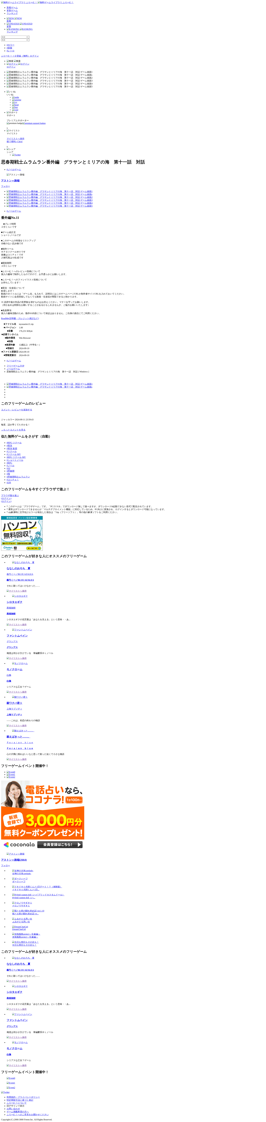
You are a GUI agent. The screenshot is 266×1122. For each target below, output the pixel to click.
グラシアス (12, 641)
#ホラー (10, 45)
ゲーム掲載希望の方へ (18, 1112)
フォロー (5, 186)
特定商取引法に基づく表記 (20, 1100)
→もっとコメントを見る (13, 430)
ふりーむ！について (17, 1103)
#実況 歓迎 (12, 448)
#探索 (9, 48)
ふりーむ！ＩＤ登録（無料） (15, 56)
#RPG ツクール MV (16, 457)
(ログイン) (6, 498)
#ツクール (12, 451)
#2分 (9, 482)
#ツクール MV (14, 454)
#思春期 (10, 471)
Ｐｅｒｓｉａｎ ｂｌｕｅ (20, 742)
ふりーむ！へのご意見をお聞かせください (28, 1114)
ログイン (34, 56)
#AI (8, 468)
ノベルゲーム (13, 369)
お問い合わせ (13, 1109)
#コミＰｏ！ (13, 480)
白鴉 (9, 675)
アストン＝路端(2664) (14, 859)
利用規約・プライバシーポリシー (23, 1097)
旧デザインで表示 (15, 1106)
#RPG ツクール (14, 443)
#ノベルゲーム (14, 169)
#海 (8, 474)
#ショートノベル (15, 460)
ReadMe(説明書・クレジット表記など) (20, 318)
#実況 (9, 445)
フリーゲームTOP (15, 366)
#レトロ (10, 51)
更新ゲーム (12, 10)
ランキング (12, 13)
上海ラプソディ (14, 709)
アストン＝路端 (10, 180)
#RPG (9, 463)
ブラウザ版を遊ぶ (10, 495)
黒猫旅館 (11, 608)
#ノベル (10, 465)
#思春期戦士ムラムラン (18, 477)
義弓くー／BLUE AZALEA (20, 574)
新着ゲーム (12, 7)
